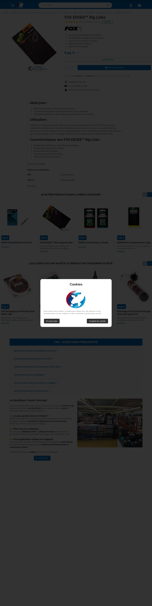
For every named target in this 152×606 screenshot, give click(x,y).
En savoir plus (51, 321)
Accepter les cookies (97, 321)
